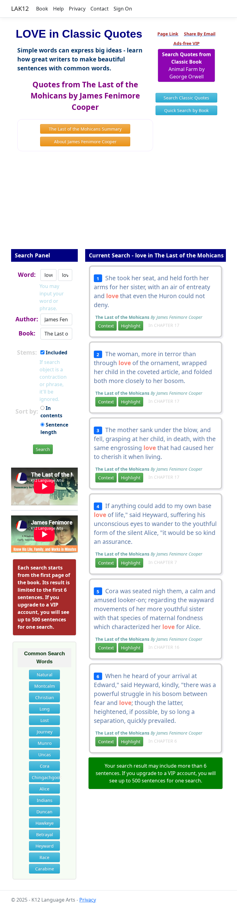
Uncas (44, 754)
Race (44, 857)
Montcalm (44, 686)
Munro (45, 743)
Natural (44, 675)
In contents (51, 412)
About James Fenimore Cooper (85, 141)
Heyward (44, 846)
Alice (44, 789)
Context (106, 326)
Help (58, 8)
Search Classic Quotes (186, 98)
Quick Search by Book (186, 110)
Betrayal (44, 834)
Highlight (130, 326)
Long (45, 709)
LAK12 (20, 8)
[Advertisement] (118, 204)
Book (42, 8)
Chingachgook (46, 777)
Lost (44, 720)
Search (43, 449)
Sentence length (54, 428)
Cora (44, 766)
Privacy (77, 8)
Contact (99, 8)
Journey (44, 732)
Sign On (123, 8)
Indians (44, 800)
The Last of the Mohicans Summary (85, 129)
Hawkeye (44, 823)
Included (55, 352)
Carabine (44, 869)
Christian (44, 697)
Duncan (44, 812)
